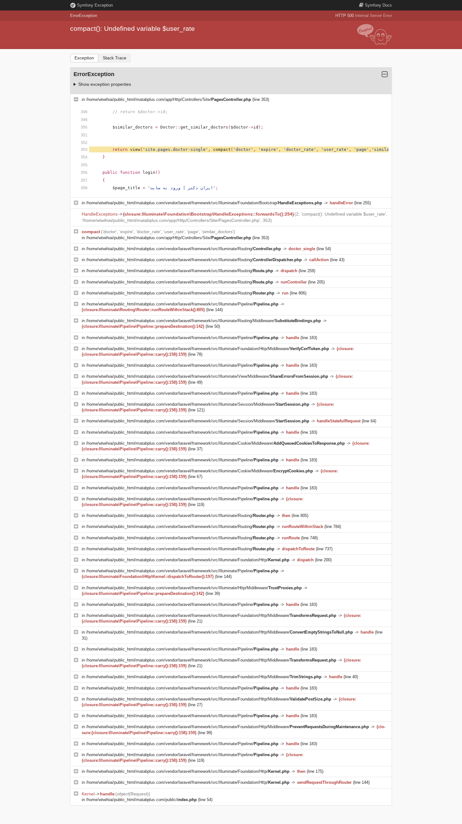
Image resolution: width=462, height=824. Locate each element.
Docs (378, 5)
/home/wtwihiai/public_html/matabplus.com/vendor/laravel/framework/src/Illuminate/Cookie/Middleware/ (215, 443)
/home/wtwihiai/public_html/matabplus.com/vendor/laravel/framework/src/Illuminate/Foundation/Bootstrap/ (204, 203)
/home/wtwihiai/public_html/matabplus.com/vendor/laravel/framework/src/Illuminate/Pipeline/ (182, 304)
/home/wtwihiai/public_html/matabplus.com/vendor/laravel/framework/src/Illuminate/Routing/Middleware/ (203, 320)
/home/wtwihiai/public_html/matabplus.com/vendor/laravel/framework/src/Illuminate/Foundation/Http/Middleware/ (207, 348)
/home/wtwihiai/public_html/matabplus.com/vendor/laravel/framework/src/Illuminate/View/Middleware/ (207, 376)
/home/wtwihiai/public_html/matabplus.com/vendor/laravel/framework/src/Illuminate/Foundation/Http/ (187, 560)
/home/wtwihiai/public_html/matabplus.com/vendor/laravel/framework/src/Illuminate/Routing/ (183, 248)
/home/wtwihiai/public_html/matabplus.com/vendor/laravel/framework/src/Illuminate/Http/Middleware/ (194, 587)
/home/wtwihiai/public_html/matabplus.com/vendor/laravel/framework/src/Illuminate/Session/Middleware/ (197, 404)
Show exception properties (104, 84)
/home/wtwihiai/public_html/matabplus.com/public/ (141, 799)
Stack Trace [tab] (114, 57)
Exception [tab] (84, 57)
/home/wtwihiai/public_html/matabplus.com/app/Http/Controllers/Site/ (168, 99)
